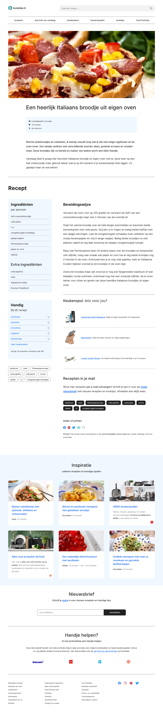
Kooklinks (48, 696)
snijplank (15, 333)
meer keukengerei (19, 344)
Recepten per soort (15, 686)
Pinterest (69, 427)
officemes (15, 317)
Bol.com (38, 661)
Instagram (125, 683)
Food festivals (142, 20)
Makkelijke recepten (15, 683)
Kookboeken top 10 (15, 700)
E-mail (78, 427)
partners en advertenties (105, 651)
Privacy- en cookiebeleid (90, 693)
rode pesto (30, 374)
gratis (65, 600)
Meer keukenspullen (52, 686)
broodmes (15, 328)
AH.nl (100, 662)
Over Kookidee (87, 683)
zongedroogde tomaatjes (38, 380)
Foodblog (48, 693)
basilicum (14, 368)
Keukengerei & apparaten (54, 683)
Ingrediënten (12, 690)
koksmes (15, 322)
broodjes (48, 121)
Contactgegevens (88, 696)
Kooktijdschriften (51, 700)
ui (21, 380)
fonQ (128, 662)
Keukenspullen (98, 20)
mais (25, 368)
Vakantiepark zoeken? (90, 700)
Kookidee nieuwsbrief (89, 686)
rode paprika (15, 374)
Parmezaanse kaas (40, 368)
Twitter (73, 427)
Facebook (64, 427)
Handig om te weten (52, 703)
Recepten (18, 20)
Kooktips (120, 20)
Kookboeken (73, 20)
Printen (83, 427)
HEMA (71, 662)
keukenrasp (16, 339)
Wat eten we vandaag (45, 20)
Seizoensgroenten (14, 693)
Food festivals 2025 (52, 690)
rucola (42, 374)
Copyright (85, 690)
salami (13, 380)
